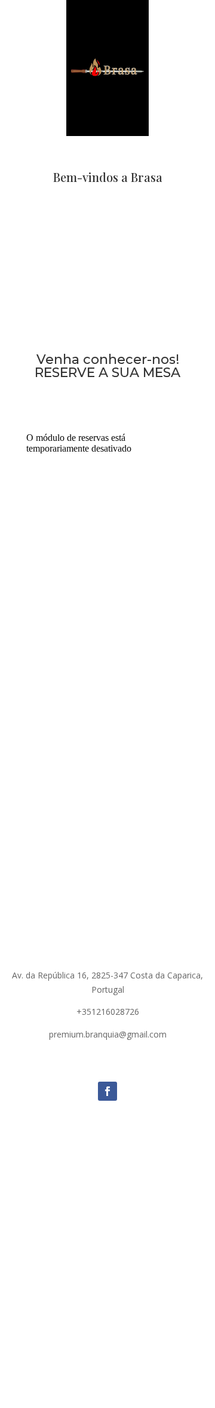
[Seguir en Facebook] (107, 1091)
